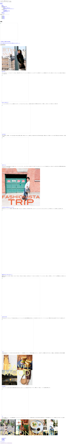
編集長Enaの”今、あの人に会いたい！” (8, 8)
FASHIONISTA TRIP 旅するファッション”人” (8, 207)
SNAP (2, 12)
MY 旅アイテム (5, 11)
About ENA (3, 440)
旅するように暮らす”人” (5, 102)
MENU (1, 3)
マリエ (3, 351)
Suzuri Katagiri (4, 134)
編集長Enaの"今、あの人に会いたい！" (7, 274)
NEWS (3, 5)
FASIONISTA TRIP (4, 6)
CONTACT (3, 438)
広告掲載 (3, 439)
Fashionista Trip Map (4, 316)
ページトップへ (2, 441)
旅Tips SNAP (3, 71)
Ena (2, 416)
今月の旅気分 (4, 386)
